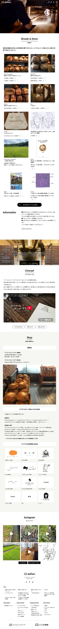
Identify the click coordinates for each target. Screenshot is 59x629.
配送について (33, 609)
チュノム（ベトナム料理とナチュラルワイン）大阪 (32, 433)
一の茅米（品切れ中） (35, 593)
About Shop (46, 603)
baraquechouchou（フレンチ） (40, 420)
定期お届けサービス (9, 605)
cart (49, 2)
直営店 (45, 605)
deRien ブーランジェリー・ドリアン (6, 2)
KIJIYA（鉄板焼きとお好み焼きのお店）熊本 (34, 435)
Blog (45, 610)
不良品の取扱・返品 (35, 613)
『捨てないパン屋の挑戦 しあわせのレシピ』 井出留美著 (49, 594)
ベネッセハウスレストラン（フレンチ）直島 (14, 427)
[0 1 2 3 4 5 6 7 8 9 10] (16, 78)
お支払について (34, 611)
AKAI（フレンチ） (42, 422)
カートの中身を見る (35, 605)
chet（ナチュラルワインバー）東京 (12, 433)
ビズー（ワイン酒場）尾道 (45, 427)
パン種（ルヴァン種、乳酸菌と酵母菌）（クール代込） (23, 598)
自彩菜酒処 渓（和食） (32, 422)
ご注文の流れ (34, 607)
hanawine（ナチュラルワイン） (24, 420)
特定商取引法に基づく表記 (36, 615)
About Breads (20, 603)
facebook (51, 2)
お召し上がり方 (41, 327)
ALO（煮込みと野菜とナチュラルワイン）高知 (15, 431)
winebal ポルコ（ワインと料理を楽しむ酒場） (15, 422)
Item (4, 587)
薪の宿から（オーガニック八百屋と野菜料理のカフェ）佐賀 (39, 431)
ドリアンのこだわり (18, 327)
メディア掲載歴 (21, 616)
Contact (46, 612)
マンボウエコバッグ (9, 593)
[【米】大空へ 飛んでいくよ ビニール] (47, 551)
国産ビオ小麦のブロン (22, 589)
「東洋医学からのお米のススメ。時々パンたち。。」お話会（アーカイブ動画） (23, 594)
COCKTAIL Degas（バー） (10, 420)
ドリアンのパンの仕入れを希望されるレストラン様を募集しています (22, 438)
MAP (20, 355)
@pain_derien (29, 520)
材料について (30, 327)
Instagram (53, 2)
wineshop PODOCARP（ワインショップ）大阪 (27, 429)
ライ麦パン (46, 589)
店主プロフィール (21, 614)
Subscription (6, 603)
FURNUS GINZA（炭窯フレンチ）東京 (13, 435)
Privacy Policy (47, 614)
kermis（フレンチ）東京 (10, 429)
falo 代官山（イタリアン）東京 (31, 427)
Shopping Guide (34, 603)
